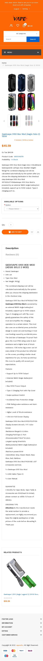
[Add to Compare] (16, 599)
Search (33, 39)
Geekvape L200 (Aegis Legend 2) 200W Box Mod (23, 594)
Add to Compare (38, 232)
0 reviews (17, 140)
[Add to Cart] (6, 599)
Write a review (28, 140)
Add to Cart (16, 232)
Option (8, 205)
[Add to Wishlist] (11, 599)
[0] (17, 26)
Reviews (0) (12, 254)
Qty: (3, 225)
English (17, 9)
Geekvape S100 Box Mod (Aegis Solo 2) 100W (22, 65)
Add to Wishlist (32, 232)
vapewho (19, 645)
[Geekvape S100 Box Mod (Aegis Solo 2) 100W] (14, 121)
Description (11, 248)
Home (4, 63)
